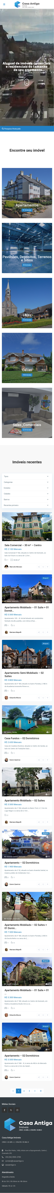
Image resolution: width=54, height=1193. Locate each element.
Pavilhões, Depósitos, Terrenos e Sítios (27, 258)
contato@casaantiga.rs (14, 1161)
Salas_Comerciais (27, 425)
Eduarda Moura (15, 698)
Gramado (15, 539)
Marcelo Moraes (16, 567)
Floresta (9, 667)
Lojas (27, 315)
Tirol (8, 794)
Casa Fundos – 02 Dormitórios (22, 738)
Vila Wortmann (11, 1050)
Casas (27, 370)
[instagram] (17, 1110)
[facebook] (4, 1110)
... (30, 556)
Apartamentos (27, 205)
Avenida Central (12, 857)
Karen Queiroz (15, 760)
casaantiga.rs (10, 1165)
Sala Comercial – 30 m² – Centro (23, 545)
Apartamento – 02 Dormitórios (22, 862)
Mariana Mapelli (15, 632)
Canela (14, 732)
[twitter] (10, 1110)
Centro (8, 539)
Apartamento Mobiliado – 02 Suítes (25, 800)
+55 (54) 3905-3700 (13, 1157)
